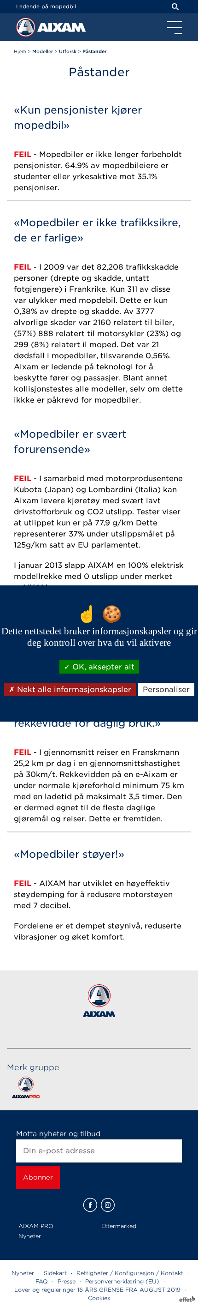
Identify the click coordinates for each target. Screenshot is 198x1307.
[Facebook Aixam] (90, 1205)
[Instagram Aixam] (108, 1205)
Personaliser (166, 689)
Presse (67, 1281)
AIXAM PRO (35, 1226)
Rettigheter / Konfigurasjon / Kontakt (129, 1273)
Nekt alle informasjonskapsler (73, 689)
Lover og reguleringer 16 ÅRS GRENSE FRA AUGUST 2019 (97, 1289)
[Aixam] (26, 30)
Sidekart (55, 1273)
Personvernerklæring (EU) (122, 1281)
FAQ (41, 1281)
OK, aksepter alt (102, 667)
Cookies (99, 1298)
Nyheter (29, 1236)
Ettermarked (118, 1226)
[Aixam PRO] (26, 1089)
